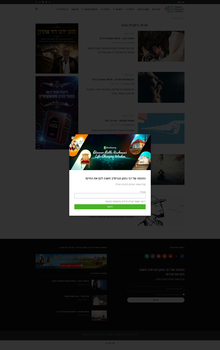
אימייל (143, 192)
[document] (110, 175)
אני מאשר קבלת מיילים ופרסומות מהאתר (124, 201)
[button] (73, 138)
